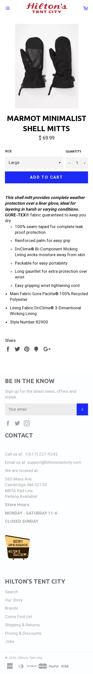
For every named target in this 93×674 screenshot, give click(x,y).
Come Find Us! (18, 616)
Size (8, 151)
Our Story (14, 599)
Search (11, 591)
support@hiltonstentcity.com (54, 462)
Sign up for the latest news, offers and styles (40, 394)
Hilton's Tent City (30, 658)
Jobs (9, 641)
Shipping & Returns (22, 624)
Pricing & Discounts (23, 633)
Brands (11, 608)
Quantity (73, 151)
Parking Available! (21, 496)
